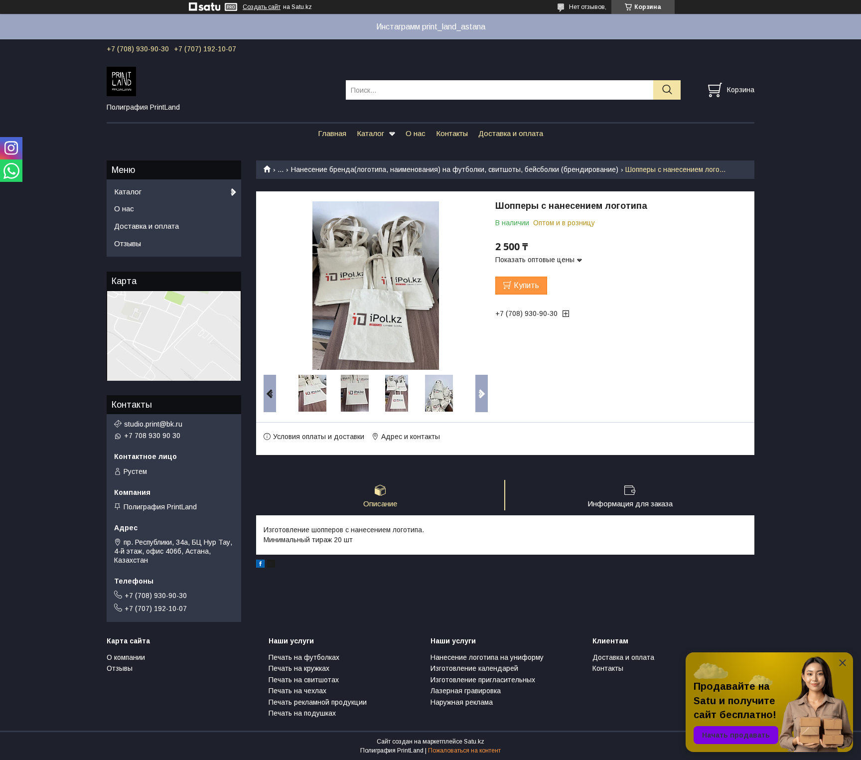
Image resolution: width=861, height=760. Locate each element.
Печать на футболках (304, 657)
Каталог (370, 133)
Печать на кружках (299, 668)
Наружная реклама (461, 702)
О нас (416, 133)
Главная (332, 133)
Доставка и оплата (510, 133)
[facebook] (260, 565)
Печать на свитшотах (304, 680)
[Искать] (667, 90)
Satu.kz (474, 741)
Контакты (452, 133)
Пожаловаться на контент (464, 750)
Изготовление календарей (474, 668)
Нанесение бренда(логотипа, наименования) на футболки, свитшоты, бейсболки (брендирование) (454, 169)
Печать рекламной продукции (318, 702)
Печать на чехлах (297, 691)
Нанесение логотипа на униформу (487, 657)
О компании (126, 657)
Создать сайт (262, 6)
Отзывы (127, 243)
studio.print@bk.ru (153, 424)
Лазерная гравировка (465, 691)
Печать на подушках (302, 713)
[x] (271, 565)
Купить (526, 285)
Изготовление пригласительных (482, 680)
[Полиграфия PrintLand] (220, 81)
